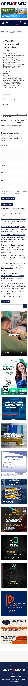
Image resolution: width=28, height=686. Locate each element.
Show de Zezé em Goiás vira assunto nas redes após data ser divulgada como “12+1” (12, 275)
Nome (3, 165)
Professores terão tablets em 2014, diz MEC (15, 115)
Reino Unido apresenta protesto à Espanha (13, 121)
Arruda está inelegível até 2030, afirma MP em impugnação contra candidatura (13, 286)
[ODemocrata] (3, 23)
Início (2, 31)
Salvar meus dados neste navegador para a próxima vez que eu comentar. (14, 192)
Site (2, 180)
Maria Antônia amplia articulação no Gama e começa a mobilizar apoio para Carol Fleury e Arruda (13, 237)
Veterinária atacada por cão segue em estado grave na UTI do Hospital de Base (13, 265)
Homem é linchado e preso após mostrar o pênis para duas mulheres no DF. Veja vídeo (13, 247)
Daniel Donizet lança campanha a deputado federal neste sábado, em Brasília (14, 229)
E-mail (3, 172)
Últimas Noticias (10, 31)
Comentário (5, 145)
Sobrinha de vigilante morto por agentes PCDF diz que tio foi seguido (12, 294)
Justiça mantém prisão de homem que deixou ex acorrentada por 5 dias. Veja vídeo (13, 211)
